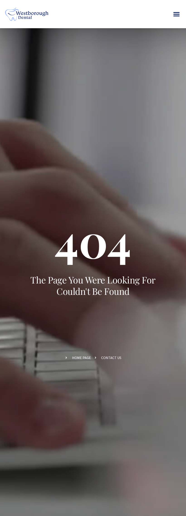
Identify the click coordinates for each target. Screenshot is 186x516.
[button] (176, 14)
